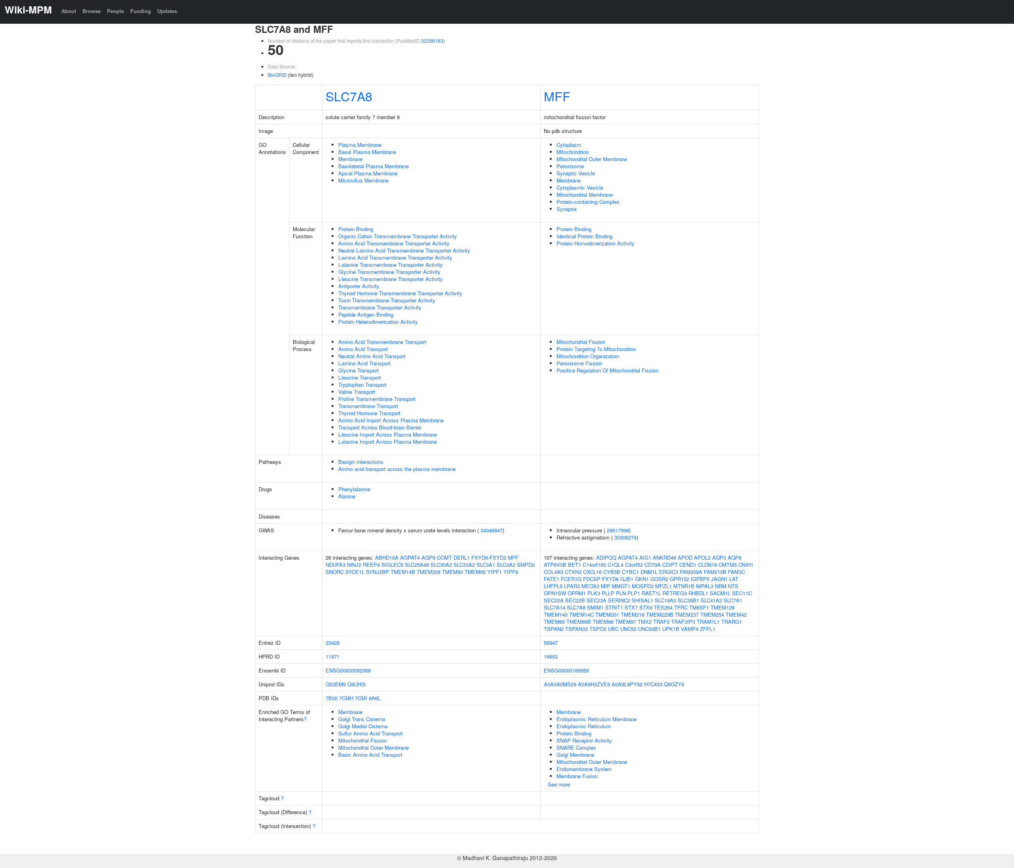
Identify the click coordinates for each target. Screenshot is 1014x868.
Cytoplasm (569, 144)
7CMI (361, 698)
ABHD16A (386, 557)
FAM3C (736, 572)
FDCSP (591, 579)
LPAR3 (572, 586)
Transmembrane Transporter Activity (379, 307)
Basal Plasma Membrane (367, 152)
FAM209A (691, 572)
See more (559, 784)
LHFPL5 (553, 586)
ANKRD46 (664, 557)
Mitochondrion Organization (588, 356)
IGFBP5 (700, 579)
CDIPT (670, 564)
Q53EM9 (336, 684)
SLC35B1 (688, 600)
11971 (332, 656)
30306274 (625, 537)
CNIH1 (745, 564)
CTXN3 (573, 572)
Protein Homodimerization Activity (596, 243)
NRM (720, 586)
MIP (605, 586)
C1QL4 (615, 564)
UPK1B (670, 628)
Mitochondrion (573, 152)
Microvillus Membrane (363, 180)
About (68, 11)
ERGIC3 (668, 572)
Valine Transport (356, 391)
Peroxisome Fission (579, 363)
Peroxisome (570, 166)
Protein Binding (355, 229)
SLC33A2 (464, 564)
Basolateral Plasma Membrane (373, 166)
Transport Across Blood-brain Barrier (379, 427)
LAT (733, 579)
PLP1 (633, 593)
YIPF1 (494, 572)
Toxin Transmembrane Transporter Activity (386, 300)
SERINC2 (619, 600)
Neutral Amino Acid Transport (372, 356)
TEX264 (663, 607)
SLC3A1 (486, 564)
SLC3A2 (506, 564)
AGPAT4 (410, 557)
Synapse (567, 209)
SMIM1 (595, 607)
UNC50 (628, 628)
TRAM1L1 (708, 621)
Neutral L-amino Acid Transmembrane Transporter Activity (404, 250)
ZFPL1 (707, 628)
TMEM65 (475, 572)
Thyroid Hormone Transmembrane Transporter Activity (400, 293)
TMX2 (645, 621)
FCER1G (571, 579)
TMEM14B (403, 572)
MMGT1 (621, 586)
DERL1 (462, 557)
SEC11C (742, 593)
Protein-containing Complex (588, 201)
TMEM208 (428, 572)
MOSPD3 (643, 586)
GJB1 (626, 579)
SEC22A (554, 600)
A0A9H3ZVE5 (594, 684)
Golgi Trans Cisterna (361, 719)
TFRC (681, 607)
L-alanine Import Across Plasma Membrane (387, 441)
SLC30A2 (441, 564)
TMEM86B (578, 621)
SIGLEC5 (392, 564)
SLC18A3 (665, 600)
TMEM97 (625, 621)
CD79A (652, 564)
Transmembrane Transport (368, 406)
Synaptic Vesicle (576, 173)
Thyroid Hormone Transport (369, 413)
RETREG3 (675, 593)
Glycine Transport (358, 370)
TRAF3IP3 (683, 621)
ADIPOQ (606, 557)
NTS (733, 586)
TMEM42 (736, 614)
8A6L (375, 698)
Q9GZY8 (674, 684)
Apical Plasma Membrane (367, 173)
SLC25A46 (417, 564)
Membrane (350, 159)
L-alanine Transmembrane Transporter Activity (390, 264)
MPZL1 (663, 586)
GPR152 (679, 579)
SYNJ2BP (377, 572)
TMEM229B (659, 614)
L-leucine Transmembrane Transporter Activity (390, 279)
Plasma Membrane (359, 144)
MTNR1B (683, 586)
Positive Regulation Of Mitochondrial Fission (607, 370)
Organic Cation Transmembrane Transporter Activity (397, 236)
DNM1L (649, 572)
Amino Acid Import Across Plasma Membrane (391, 420)
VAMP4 (689, 628)
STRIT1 (614, 607)
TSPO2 (597, 628)
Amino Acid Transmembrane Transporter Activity (394, 243)
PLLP (608, 593)
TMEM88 (603, 621)
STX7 (631, 607)
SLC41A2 (711, 600)
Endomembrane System (584, 769)
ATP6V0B (555, 564)
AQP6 (428, 557)
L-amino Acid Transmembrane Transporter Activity (395, 257)
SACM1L (720, 593)
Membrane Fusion (577, 776)
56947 (551, 642)
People (115, 11)
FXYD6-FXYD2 (488, 557)
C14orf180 (594, 564)
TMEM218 (632, 614)
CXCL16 (592, 572)
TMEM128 (722, 607)
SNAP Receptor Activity (584, 740)
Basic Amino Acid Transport (370, 754)
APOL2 (702, 557)
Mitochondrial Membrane (585, 194)
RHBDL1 (698, 593)
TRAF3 (661, 621)
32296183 (432, 40)
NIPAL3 (704, 586)
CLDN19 (707, 564)
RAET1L (651, 593)
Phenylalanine (354, 489)
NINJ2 (354, 564)
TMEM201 (607, 614)
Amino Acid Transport (363, 349)
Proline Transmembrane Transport (377, 399)
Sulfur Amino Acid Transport (370, 733)
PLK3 (593, 593)
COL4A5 (553, 572)
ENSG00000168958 (566, 670)
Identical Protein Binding (584, 236)
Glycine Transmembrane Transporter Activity (389, 271)
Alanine (346, 496)
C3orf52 (634, 564)
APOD (685, 557)
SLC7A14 (554, 607)
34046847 (491, 530)
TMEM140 (556, 614)
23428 (332, 642)
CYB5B (611, 572)
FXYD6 (610, 579)
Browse (91, 11)
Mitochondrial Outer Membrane (592, 159)
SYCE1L (354, 572)
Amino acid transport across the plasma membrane (397, 469)
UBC (613, 628)
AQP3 (719, 557)
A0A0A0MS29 (560, 684)
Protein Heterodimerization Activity (378, 321)
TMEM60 (452, 572)
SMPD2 (526, 564)
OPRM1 (577, 593)
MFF (557, 96)
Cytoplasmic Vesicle (580, 187)
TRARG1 (731, 621)
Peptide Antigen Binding (365, 314)
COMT (444, 557)
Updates (167, 11)
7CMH (346, 698)
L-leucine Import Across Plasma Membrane (387, 434)
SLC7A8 (349, 96)
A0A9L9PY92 (627, 684)
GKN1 (642, 579)
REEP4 (371, 564)
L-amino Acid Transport (364, 363)
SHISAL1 (642, 600)
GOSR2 (659, 579)
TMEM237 (687, 614)
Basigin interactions (360, 461)
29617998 (618, 530)
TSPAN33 (576, 628)
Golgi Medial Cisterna (362, 726)
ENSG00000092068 (348, 670)
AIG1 (645, 557)
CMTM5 (728, 564)
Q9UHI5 (356, 684)
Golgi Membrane (575, 754)
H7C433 (653, 684)
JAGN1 (719, 579)
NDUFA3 (335, 564)
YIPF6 (510, 572)
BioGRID (277, 74)
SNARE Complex (576, 747)
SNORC (335, 572)
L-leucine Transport (359, 377)
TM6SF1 (699, 607)
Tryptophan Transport (362, 384)
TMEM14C (581, 614)
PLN (621, 593)
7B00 (331, 698)
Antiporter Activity (358, 286)
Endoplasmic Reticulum (584, 726)
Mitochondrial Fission (581, 342)
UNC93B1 (649, 628)
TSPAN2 (554, 628)
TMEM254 (712, 614)
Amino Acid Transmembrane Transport (382, 342)
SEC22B (575, 600)
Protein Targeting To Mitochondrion (596, 349)
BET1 (574, 564)
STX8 (645, 607)
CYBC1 (630, 572)
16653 (551, 656)
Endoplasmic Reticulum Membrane (597, 719)
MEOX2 (590, 586)
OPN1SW (555, 593)
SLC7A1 (733, 600)
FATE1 (551, 579)
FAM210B (715, 572)
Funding (140, 11)
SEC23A (596, 600)
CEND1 (687, 564)
